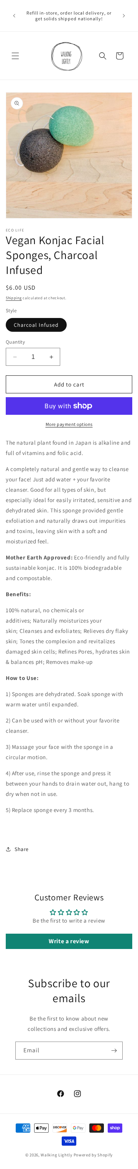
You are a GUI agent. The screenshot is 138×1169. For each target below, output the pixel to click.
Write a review (69, 941)
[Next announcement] (123, 15)
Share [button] (22, 849)
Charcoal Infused (36, 324)
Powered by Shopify (93, 1155)
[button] (15, 55)
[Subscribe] (113, 1051)
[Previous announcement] (14, 15)
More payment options (69, 424)
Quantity (15, 342)
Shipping (14, 297)
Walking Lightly (56, 1155)
